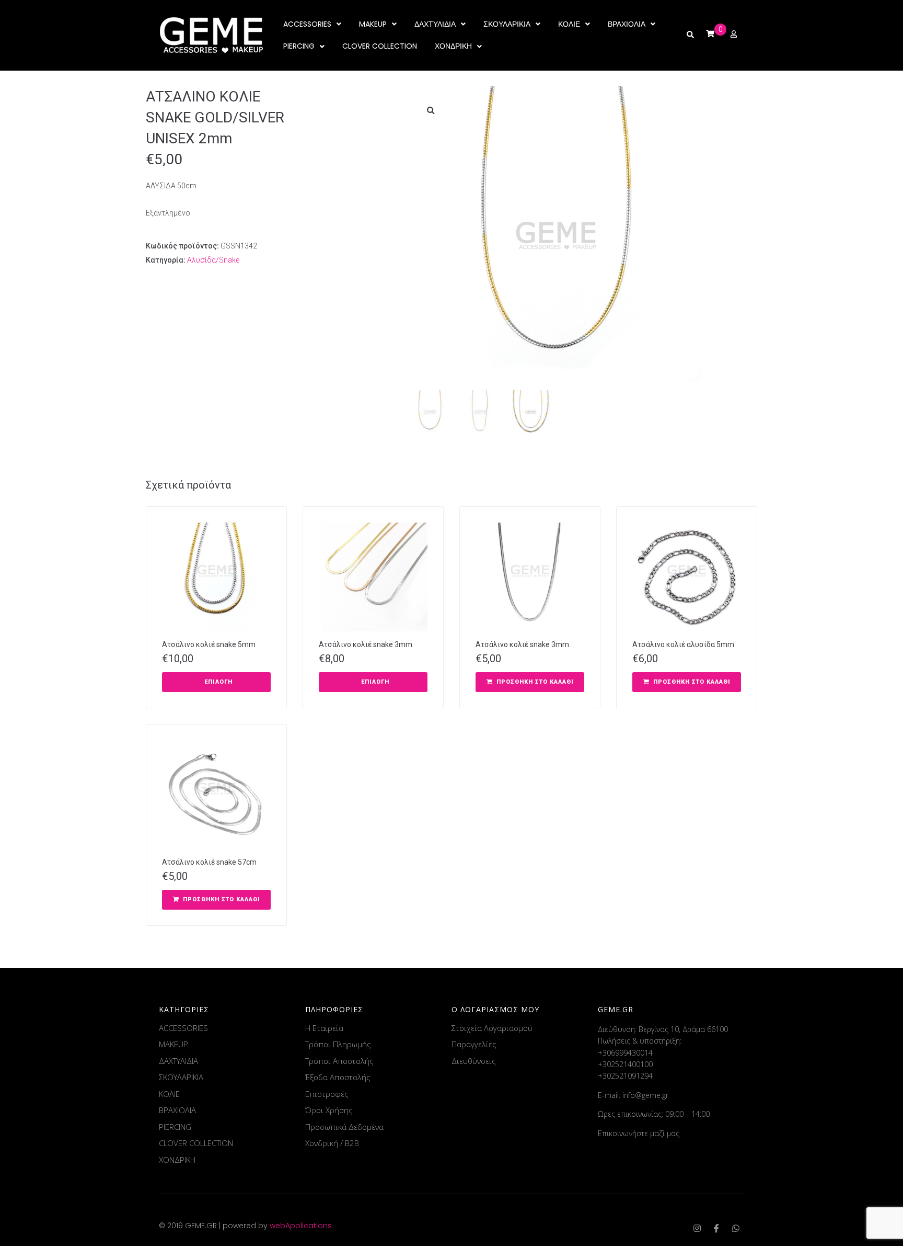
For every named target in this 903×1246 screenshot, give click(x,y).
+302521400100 (625, 1064)
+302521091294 (625, 1076)
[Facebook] (716, 1228)
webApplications (301, 1225)
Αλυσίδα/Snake (213, 260)
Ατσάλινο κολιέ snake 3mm (365, 644)
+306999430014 (625, 1053)
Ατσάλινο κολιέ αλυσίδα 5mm (683, 644)
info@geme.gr (645, 1095)
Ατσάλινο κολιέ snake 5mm (209, 644)
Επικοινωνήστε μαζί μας (638, 1133)
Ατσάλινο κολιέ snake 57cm (209, 862)
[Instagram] (697, 1228)
